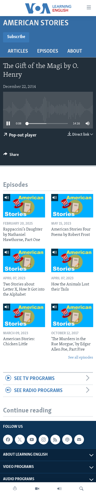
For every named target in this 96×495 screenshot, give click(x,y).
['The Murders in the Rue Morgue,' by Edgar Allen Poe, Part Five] (72, 315)
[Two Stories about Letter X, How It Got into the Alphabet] (24, 260)
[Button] (11, 156)
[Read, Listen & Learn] (15, 488)
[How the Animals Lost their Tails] (72, 260)
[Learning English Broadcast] (59, 488)
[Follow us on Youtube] (32, 439)
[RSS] (55, 439)
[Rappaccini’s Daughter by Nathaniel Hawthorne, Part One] (24, 205)
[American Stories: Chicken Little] (24, 315)
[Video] (37, 488)
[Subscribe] (79, 439)
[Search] (81, 488)
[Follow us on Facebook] (8, 439)
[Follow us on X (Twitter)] (20, 439)
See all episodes (80, 358)
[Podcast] (67, 439)
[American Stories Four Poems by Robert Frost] (72, 205)
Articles (18, 51)
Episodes (47, 51)
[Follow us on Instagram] (43, 439)
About (74, 51)
